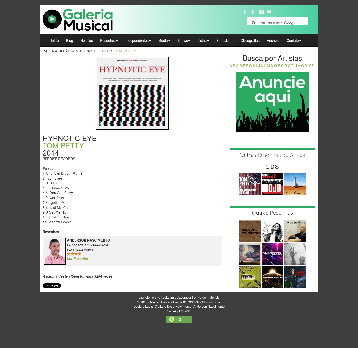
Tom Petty (124, 51)
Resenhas (108, 40)
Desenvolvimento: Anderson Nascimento (196, 306)
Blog (69, 40)
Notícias (86, 40)
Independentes (137, 40)
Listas (202, 40)
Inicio (55, 40)
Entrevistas (224, 40)
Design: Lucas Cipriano (149, 306)
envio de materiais (207, 297)
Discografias (250, 40)
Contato (293, 40)
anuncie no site (149, 297)
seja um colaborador (177, 297)
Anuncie (273, 40)
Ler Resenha (77, 258)
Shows (183, 40)
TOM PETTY (63, 145)
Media (163, 40)
